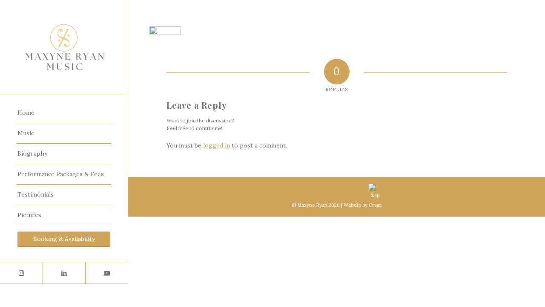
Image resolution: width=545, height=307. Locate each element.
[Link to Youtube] (106, 273)
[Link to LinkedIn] (64, 273)
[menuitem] (64, 113)
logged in (216, 145)
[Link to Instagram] (21, 273)
